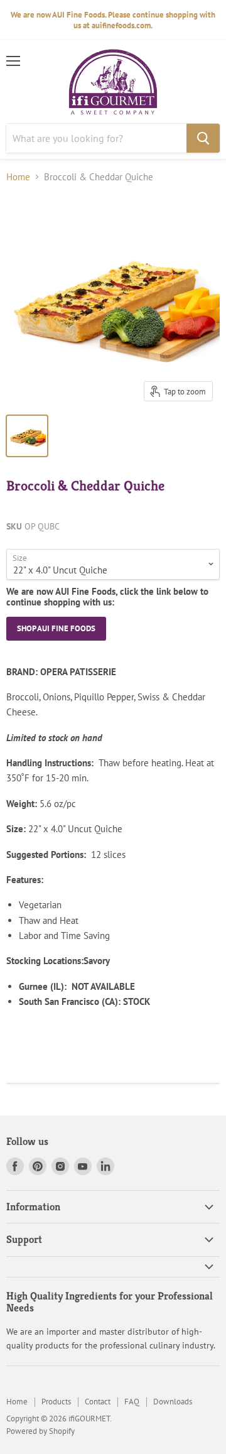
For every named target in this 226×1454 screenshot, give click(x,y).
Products (56, 1401)
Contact (97, 1401)
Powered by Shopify (40, 1431)
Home (18, 176)
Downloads (172, 1401)
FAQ (131, 1401)
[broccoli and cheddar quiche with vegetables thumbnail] (27, 436)
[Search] (203, 138)
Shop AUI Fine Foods (56, 628)
